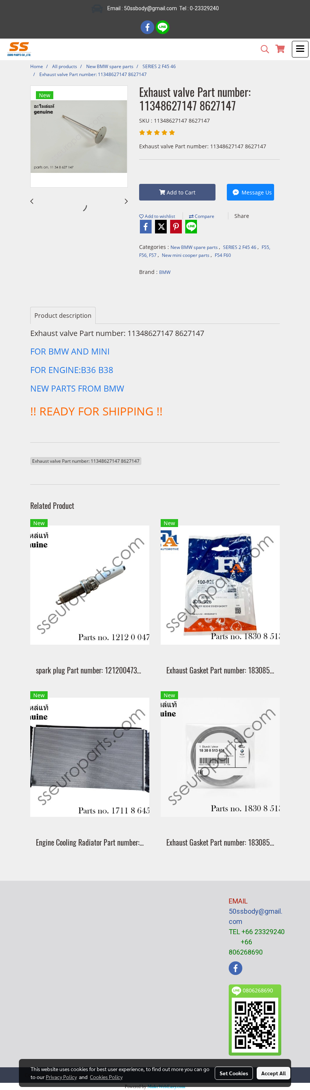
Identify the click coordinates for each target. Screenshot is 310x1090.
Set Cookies (234, 1073)
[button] (262, 49)
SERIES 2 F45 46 (240, 247)
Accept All (273, 1073)
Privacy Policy (61, 1076)
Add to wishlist (159, 216)
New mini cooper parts (186, 255)
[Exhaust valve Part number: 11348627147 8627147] (79, 137)
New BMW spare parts (194, 247)
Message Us (256, 192)
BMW (164, 272)
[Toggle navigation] (300, 49)
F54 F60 (223, 255)
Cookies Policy (106, 1076)
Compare (204, 216)
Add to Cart (180, 192)
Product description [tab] (62, 315)
